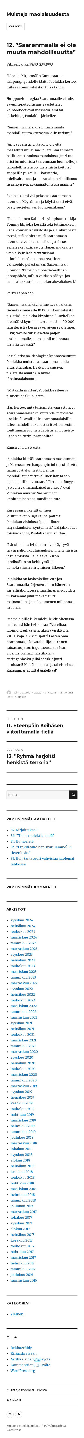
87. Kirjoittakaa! (23, 830)
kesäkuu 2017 (21, 1240)
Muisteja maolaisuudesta (38, 14)
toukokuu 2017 (22, 1246)
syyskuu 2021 (21, 1023)
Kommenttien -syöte (30, 1365)
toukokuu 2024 (23, 932)
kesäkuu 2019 (22, 1103)
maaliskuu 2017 (23, 1257)
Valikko (15, 26)
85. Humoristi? (22, 841)
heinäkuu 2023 (23, 960)
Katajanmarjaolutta (60, 692)
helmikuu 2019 (23, 1126)
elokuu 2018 (20, 1160)
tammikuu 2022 (23, 1012)
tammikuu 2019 (23, 1132)
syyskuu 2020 (22, 1057)
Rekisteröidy (21, 1348)
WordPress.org (23, 1371)
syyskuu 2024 (22, 920)
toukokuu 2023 (23, 966)
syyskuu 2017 (21, 1223)
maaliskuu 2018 (23, 1189)
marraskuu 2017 (24, 1212)
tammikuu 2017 (23, 1269)
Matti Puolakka (16, 696)
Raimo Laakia (22, 692)
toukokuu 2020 (23, 1069)
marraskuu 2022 (24, 983)
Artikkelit (14, 1400)
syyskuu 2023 (22, 954)
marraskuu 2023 (24, 949)
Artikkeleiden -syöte (30, 1359)
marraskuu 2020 (24, 1052)
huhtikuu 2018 (22, 1183)
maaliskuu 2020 (24, 1074)
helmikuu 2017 (22, 1263)
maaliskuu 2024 (24, 937)
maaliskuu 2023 (23, 972)
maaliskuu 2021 (23, 1040)
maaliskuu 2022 (24, 1006)
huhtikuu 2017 (22, 1252)
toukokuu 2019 (22, 1109)
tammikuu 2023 (23, 977)
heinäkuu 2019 (22, 1097)
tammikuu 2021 (23, 1046)
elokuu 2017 (20, 1229)
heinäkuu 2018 (22, 1166)
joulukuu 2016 (22, 1275)
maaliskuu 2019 (23, 1120)
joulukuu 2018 (22, 1137)
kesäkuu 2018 (22, 1172)
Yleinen (17, 1314)
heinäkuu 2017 (22, 1235)
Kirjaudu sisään (23, 1353)
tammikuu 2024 (23, 943)
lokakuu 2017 (21, 1217)
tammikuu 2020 (24, 1080)
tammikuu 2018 (23, 1200)
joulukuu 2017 (22, 1206)
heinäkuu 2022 (23, 994)
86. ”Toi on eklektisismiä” (32, 836)
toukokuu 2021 (22, 1034)
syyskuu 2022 (22, 989)
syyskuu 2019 (21, 1092)
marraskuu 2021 (24, 1017)
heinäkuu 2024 (23, 926)
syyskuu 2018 (21, 1155)
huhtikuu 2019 (22, 1114)
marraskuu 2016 (24, 1280)
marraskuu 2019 (24, 1086)
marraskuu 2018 (24, 1143)
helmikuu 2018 (23, 1195)
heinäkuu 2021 (22, 1029)
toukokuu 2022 (23, 1000)
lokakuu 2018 (21, 1149)
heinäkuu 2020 (23, 1063)
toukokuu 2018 (23, 1177)
